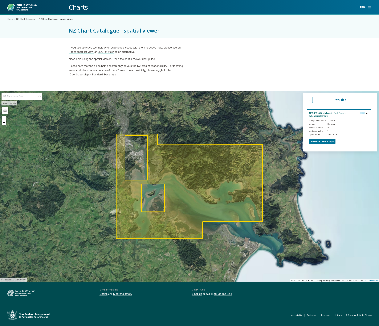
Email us (197, 293)
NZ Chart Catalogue (26, 19)
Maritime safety (122, 293)
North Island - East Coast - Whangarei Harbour (327, 114)
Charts (103, 293)
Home (10, 19)
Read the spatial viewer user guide (134, 58)
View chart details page (322, 141)
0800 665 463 (223, 293)
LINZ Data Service (371, 280)
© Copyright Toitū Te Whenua (359, 315)
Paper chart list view (81, 51)
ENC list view (106, 51)
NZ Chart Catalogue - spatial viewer (56, 19)
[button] (5, 110)
